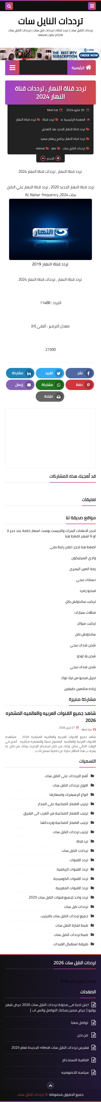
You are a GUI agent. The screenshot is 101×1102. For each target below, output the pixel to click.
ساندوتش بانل (85, 634)
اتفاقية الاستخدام (75, 1060)
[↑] (50, 1085)
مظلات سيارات (85, 612)
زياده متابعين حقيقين (80, 688)
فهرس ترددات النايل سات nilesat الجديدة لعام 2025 (50, 1047)
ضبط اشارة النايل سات (71, 925)
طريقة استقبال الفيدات (70, 944)
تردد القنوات (79, 860)
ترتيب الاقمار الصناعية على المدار (63, 803)
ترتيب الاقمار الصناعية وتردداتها (64, 822)
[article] (50, 426)
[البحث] (9, 6)
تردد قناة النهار (26, 119)
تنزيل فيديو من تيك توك (78, 677)
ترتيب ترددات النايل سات (70, 832)
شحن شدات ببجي (83, 645)
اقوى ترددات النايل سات (70, 785)
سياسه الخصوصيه (75, 1072)
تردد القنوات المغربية (72, 888)
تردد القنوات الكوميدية (70, 878)
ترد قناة (82, 841)
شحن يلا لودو (86, 656)
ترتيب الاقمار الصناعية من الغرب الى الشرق (55, 813)
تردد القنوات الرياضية (72, 869)
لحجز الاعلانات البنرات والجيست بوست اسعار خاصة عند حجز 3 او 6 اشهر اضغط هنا (51, 533)
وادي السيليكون (83, 558)
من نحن (83, 1035)
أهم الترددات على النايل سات (66, 775)
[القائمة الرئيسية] (12, 67)
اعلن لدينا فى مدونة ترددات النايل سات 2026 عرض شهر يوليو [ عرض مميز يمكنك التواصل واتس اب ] (50, 1008)
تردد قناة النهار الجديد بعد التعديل (63, 129)
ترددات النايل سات (50, 20)
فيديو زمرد (88, 590)
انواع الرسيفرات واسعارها (68, 794)
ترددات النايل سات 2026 (78, 981)
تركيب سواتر (86, 623)
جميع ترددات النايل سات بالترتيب (64, 916)
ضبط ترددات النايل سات (71, 934)
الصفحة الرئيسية (74, 119)
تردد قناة (48, 119)
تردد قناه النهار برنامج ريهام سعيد (62, 139)
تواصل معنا (80, 1022)
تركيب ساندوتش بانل (80, 601)
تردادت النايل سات (75, 850)
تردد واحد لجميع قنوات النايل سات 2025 (58, 897)
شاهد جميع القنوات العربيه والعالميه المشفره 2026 (51, 716)
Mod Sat (87, 729)
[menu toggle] (92, 6)
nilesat (40, 148)
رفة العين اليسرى (82, 568)
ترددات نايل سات (76, 906)
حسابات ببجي (86, 579)
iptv (53, 148)
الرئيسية (78, 67)
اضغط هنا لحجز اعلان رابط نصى (73, 547)
